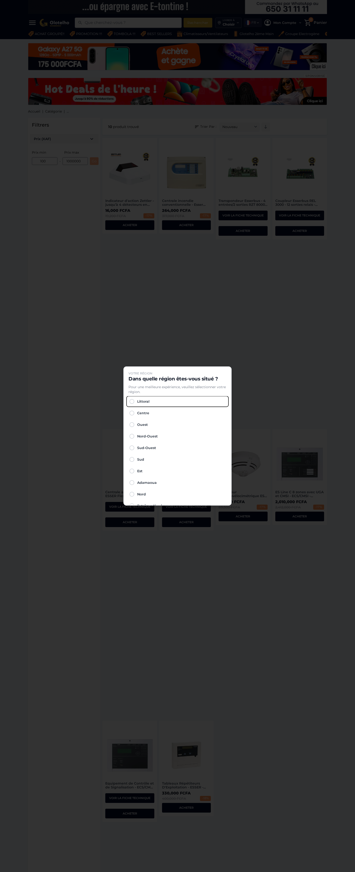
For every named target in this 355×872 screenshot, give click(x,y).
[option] (177, 401)
